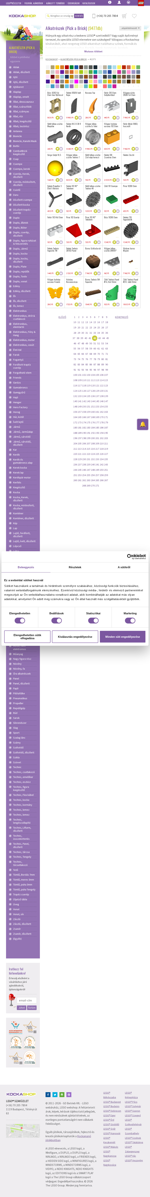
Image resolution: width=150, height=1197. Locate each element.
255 (88, 475)
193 (97, 432)
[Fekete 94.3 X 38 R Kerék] (74, 137)
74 (79, 359)
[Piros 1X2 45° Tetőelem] (93, 230)
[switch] (56, 620)
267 (106, 480)
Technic (17, 767)
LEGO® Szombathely (132, 1131)
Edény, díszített (21, 291)
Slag (15, 727)
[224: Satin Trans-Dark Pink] (114, 86)
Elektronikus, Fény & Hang (24, 333)
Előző (62, 317)
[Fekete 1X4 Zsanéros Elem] (112, 168)
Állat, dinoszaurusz (23, 101)
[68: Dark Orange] (86, 76)
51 (94, 343)
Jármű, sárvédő (22, 436)
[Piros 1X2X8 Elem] (131, 199)
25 (98, 327)
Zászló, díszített (22, 924)
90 (106, 364)
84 (82, 364)
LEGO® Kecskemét (109, 1140)
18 (106, 322)
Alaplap (17, 91)
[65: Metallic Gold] (71, 76)
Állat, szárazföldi (22, 106)
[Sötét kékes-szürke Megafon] (55, 137)
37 (74, 338)
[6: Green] (71, 67)
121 (97, 385)
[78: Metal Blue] (109, 76)
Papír (16, 688)
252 (75, 475)
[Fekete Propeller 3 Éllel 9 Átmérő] (55, 199)
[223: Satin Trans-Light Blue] (109, 86)
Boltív (16, 146)
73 (75, 359)
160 (93, 411)
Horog (16, 412)
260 (75, 480)
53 (102, 343)
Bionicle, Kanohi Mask (25, 141)
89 (102, 364)
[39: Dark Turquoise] (95, 72)
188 (75, 432)
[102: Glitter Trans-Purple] (86, 81)
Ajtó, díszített (20, 82)
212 (75, 448)
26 (102, 327)
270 (93, 485)
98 (102, 369)
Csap (16, 159)
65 (79, 353)
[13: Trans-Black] (105, 67)
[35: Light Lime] (86, 72)
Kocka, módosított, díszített (23, 507)
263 (88, 480)
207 (88, 443)
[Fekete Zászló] (131, 168)
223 (88, 454)
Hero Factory (20, 407)
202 (102, 438)
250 (102, 469)
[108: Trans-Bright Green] (105, 81)
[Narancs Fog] (93, 106)
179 (106, 422)
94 (86, 369)
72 (106, 353)
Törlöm (31, 1007)
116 (75, 385)
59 (90, 348)
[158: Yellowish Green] (76, 86)
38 (78, 338)
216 (93, 448)
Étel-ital (17, 349)
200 (93, 438)
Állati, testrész (21, 126)
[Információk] (110, 2)
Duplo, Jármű (20, 248)
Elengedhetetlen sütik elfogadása (27, 637)
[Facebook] (49, 1094)
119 (88, 385)
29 (79, 332)
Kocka (16, 492)
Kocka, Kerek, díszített (21, 499)
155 (106, 406)
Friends (17, 377)
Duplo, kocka (20, 253)
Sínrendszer (20, 722)
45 (107, 338)
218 (102, 448)
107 (106, 374)
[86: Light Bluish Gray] (133, 76)
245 (80, 469)
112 (93, 380)
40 (86, 338)
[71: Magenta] (95, 76)
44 (103, 338)
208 (93, 443)
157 (80, 411)
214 (84, 448)
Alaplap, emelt (21, 96)
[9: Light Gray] (86, 67)
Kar (15, 449)
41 (90, 338)
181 (80, 427)
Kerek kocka (20, 467)
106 (102, 374)
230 (84, 459)
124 (75, 390)
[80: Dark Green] (114, 76)
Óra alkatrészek (22, 673)
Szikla (16, 757)
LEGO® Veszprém (134, 1160)
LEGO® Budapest (112, 1102)
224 (93, 454)
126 (84, 390)
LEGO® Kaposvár (111, 1133)
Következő (121, 317)
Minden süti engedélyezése (122, 636)
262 (84, 480)
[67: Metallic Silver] (81, 76)
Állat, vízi (18, 116)
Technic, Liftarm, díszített (22, 829)
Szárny (17, 742)
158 (84, 411)
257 (97, 475)
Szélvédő (18, 747)
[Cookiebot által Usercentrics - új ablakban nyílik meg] (130, 556)
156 (75, 411)
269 (88, 485)
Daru (15, 194)
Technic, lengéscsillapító (22, 821)
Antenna (17, 131)
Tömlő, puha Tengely (24, 889)
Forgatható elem (22, 372)
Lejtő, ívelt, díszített (24, 541)
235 (106, 459)
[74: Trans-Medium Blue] (100, 76)
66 (82, 353)
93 (82, 369)
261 (80, 480)
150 (84, 406)
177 (97, 422)
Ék (14, 296)
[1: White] (48, 67)
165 (80, 417)
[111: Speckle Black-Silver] (114, 81)
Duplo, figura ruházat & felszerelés (24, 242)
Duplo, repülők (21, 271)
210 (102, 443)
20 (79, 327)
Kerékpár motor (22, 477)
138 (102, 396)
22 (86, 327)
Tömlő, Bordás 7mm (24, 874)
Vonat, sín (18, 914)
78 (94, 359)
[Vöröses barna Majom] (131, 261)
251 (106, 469)
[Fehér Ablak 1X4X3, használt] (131, 137)
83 (79, 364)
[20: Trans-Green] (138, 67)
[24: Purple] (62, 72)
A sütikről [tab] (124, 567)
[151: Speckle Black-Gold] (138, 81)
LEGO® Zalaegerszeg (132, 1149)
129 (97, 390)
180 (75, 427)
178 (102, 422)
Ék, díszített (19, 301)
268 (84, 485)
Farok (16, 354)
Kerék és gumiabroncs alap (23, 461)
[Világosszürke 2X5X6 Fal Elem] (131, 106)
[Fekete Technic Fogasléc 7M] (55, 261)
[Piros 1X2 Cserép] (74, 230)
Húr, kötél (18, 417)
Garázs (17, 382)
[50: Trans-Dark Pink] (128, 72)
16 (98, 322)
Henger (17, 402)
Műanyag (18, 654)
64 (75, 353)
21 (82, 327)
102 (84, 374)
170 (102, 417)
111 (88, 380)
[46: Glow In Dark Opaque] (114, 72)
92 (79, 369)
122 (102, 385)
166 (84, 417)
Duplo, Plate (20, 266)
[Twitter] (55, 1094)
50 (90, 343)
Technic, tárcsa (21, 852)
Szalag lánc (19, 737)
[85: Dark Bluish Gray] (128, 76)
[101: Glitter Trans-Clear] (81, 81)
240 (93, 464)
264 (93, 480)
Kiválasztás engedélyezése (75, 636)
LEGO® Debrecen (112, 1110)
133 (80, 396)
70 (98, 353)
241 (97, 464)
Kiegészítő (19, 487)
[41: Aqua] (100, 72)
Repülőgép (19, 708)
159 (88, 411)
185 (97, 427)
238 (84, 464)
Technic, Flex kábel (23, 795)
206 (84, 443)
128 (93, 390)
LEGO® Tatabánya (134, 1142)
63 (106, 348)
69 (94, 353)
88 (98, 364)
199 (88, 438)
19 (75, 327)
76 (86, 359)
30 (82, 332)
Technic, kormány (22, 804)
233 (97, 459)
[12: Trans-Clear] (100, 67)
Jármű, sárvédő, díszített (22, 443)
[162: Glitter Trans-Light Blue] (86, 86)
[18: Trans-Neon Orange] (128, 67)
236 (75, 464)
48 (82, 343)
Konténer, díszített (23, 518)
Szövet (17, 762)
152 (93, 406)
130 (102, 390)
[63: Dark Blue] (67, 76)
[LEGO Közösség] (127, 2)
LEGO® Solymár (133, 1106)
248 (93, 469)
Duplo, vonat (20, 281)
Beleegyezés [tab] (26, 567)
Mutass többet (93, 51)
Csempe (17, 164)
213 (80, 448)
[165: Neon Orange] (95, 86)
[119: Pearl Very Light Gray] (124, 81)
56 (79, 348)
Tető (15, 870)
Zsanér (17, 928)
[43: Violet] (109, 72)
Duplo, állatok (20, 222)
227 (106, 454)
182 (84, 427)
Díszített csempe (22, 199)
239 (88, 464)
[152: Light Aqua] (48, 86)
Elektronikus (20, 310)
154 (102, 406)
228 (75, 459)
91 (75, 369)
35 (102, 332)
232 (93, 459)
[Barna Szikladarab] (93, 261)
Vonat (16, 909)
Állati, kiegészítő (22, 121)
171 (106, 417)
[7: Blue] (76, 67)
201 (97, 438)
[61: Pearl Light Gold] (57, 76)
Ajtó (15, 77)
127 (88, 390)
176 (93, 422)
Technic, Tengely (22, 856)
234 (102, 459)
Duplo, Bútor (20, 227)
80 (102, 359)
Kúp (15, 523)
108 (75, 380)
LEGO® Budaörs (111, 1106)
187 (106, 427)
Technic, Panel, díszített (21, 845)
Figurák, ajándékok (34, 3)
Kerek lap (18, 472)
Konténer (18, 513)
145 (97, 401)
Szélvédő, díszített (23, 752)
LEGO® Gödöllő (111, 1124)
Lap (15, 528)
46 (75, 343)
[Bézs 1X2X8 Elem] (112, 230)
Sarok (16, 718)
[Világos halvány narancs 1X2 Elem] (112, 137)
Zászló (16, 919)
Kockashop (52, 59)
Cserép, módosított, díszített (24, 183)
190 (84, 432)
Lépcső (17, 546)
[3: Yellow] (57, 67)
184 (93, 427)
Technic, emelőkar (23, 777)
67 (86, 353)
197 (80, 438)
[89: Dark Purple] (48, 81)
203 (106, 438)
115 (106, 380)
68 (90, 353)
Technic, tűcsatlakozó (20, 863)
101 (80, 374)
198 (84, 438)
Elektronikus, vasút (23, 344)
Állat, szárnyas (21, 111)
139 (106, 396)
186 (102, 427)
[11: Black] (95, 67)
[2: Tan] (52, 67)
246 (84, 469)
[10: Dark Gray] (90, 67)
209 (97, 443)
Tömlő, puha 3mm (22, 884)
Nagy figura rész (22, 658)
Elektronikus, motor (24, 340)
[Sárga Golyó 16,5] (55, 168)
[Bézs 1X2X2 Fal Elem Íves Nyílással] (55, 106)
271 (97, 485)
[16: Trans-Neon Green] (119, 67)
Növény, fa (19, 668)
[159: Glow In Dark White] (81, 86)
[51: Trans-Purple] (133, 72)
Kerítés (17, 482)
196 (75, 438)
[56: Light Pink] (48, 76)
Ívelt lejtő (18, 422)
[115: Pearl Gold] (119, 81)
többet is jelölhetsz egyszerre (20, 59)
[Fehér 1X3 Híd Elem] (55, 230)
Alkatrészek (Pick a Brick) (73, 59)
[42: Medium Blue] (105, 72)
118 (84, 385)
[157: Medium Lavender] (71, 86)
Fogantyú (18, 359)
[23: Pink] (57, 72)
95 (90, 369)
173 (80, 422)
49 (86, 343)
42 (94, 338)
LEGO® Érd (108, 1119)
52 (98, 343)
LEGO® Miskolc (110, 1147)
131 (106, 390)
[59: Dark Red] (52, 76)
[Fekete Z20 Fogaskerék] (131, 230)
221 (80, 454)
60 (94, 348)
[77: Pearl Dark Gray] (105, 76)
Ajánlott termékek (55, 3)
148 (75, 406)
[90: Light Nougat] (52, 81)
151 (88, 406)
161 (97, 411)
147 (106, 401)
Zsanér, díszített (22, 933)
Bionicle (17, 136)
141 (80, 401)
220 (75, 454)
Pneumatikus (20, 698)
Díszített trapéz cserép (22, 211)
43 (99, 338)
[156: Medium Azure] (67, 86)
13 (86, 322)
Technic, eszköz (22, 782)
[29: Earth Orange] (71, 72)
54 (106, 343)
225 (97, 454)
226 (102, 454)
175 (88, 422)
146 (102, 401)
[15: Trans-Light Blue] (114, 67)
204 (75, 443)
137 (97, 396)
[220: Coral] (105, 86)
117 (80, 385)
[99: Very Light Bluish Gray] (71, 81)
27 (106, 327)
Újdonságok (74, 3)
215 (88, 448)
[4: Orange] (62, 67)
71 (102, 353)
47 (79, 343)
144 (93, 401)
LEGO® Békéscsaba (109, 1095)
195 (106, 432)
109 (80, 380)
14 (90, 322)
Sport (16, 732)
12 (82, 322)
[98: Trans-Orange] (67, 81)
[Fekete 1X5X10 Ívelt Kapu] (74, 106)
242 (102, 464)
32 (90, 332)
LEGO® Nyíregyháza (131, 1095)
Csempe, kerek (21, 169)
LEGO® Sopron (132, 1110)
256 (93, 475)
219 (106, 448)
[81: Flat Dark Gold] (119, 76)
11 (79, 322)
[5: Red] (67, 67)
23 (90, 327)
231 (88, 459)
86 (90, 364)
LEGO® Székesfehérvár (133, 1122)
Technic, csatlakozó (24, 772)
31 (86, 332)
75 (82, 359)
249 (97, 469)
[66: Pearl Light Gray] (76, 76)
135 (88, 396)
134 (84, 396)
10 (75, 322)
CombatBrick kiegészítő (20, 152)
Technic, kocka (21, 799)
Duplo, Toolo (20, 276)
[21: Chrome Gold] (48, 72)
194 (102, 432)
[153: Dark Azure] (52, 86)
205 (80, 443)
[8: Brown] (81, 67)
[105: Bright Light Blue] (100, 81)
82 (75, 364)
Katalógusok (88, 3)
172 (75, 422)
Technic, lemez (21, 809)
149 (80, 406)
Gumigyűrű (19, 392)
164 (75, 417)
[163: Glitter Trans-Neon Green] (90, 86)
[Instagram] (62, 1094)
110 (84, 380)
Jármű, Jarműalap (23, 431)
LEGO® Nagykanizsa (109, 1154)
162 (102, 411)
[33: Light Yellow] (76, 72)
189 (80, 432)
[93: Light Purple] (57, 81)
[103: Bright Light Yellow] (90, 81)
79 (98, 359)
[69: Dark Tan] (90, 76)
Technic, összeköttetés (21, 837)
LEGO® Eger (109, 1115)
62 (102, 348)
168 (93, 417)
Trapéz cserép (21, 894)
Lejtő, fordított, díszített (21, 535)
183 (88, 427)
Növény (17, 663)
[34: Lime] (81, 72)
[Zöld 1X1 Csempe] (112, 199)
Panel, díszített (21, 683)
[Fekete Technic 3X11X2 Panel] (74, 261)
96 (94, 369)
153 (97, 406)
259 (106, 475)
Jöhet (21, 1007)
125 (80, 390)
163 (106, 411)
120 (93, 385)
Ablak (16, 67)
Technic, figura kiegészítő (21, 788)
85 (86, 364)
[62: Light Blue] (62, 76)
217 (97, 448)
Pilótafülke (19, 693)
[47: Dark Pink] (119, 72)
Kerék (16, 454)
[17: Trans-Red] (124, 67)
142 (84, 401)
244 (75, 469)
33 (94, 332)
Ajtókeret (18, 87)
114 (102, 380)
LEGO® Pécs (131, 1102)
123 (106, 385)
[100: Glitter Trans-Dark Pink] (76, 81)
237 (80, 464)
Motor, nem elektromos (19, 647)
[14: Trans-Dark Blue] (109, 67)
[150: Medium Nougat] (133, 81)
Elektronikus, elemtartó (20, 325)
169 (97, 417)
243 (106, 464)
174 (84, 422)
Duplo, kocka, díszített (20, 260)
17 (102, 322)
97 (98, 369)
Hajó (15, 397)
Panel (16, 678)
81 (106, 359)
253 (80, 475)
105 (97, 374)
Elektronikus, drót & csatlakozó (24, 317)
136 (93, 396)
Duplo (16, 217)
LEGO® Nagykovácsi (109, 1163)
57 (82, 348)
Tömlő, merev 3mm (23, 879)
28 (75, 332)
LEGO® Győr (109, 1128)
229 (80, 459)
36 (106, 332)
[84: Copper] (124, 76)
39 (81, 338)
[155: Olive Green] (62, 86)
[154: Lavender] (57, 86)
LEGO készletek (13, 3)
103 (88, 374)
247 (88, 469)
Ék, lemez (18, 306)
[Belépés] (119, 2)
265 (97, 480)
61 (98, 348)
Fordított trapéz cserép (22, 366)
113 (97, 380)
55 (75, 348)
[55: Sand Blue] (138, 72)
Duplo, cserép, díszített (21, 234)
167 (88, 417)
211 (106, 443)
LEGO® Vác (130, 1155)
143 (88, 401)
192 (93, 432)
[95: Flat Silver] (62, 81)
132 (75, 396)
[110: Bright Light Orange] (109, 81)
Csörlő (16, 190)
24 (94, 327)
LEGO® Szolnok (133, 1138)
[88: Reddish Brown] (138, 76)
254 (84, 475)
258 (102, 475)
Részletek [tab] (75, 567)
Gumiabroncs (20, 387)
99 (106, 369)
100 (75, 374)
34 (98, 332)
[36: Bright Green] (90, 72)
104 (93, 374)
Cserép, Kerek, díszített (21, 175)
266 (102, 480)
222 (84, 454)
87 (94, 364)
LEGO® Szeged (133, 1115)
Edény (16, 286)
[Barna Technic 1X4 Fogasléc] (93, 292)
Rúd (15, 713)
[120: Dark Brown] (128, 81)
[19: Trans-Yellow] (133, 67)
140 (75, 401)
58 (86, 348)
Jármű (16, 426)
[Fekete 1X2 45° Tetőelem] (74, 199)
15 (94, 322)
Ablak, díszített (21, 72)
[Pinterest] (69, 1094)
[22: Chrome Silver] (52, 72)
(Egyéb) (17, 938)
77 (90, 359)
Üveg (16, 904)
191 (88, 432)
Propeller (18, 703)
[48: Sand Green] (124, 72)
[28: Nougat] (67, 72)
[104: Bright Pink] (95, 81)
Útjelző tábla (20, 899)
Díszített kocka (21, 204)
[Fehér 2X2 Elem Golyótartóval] (112, 106)
